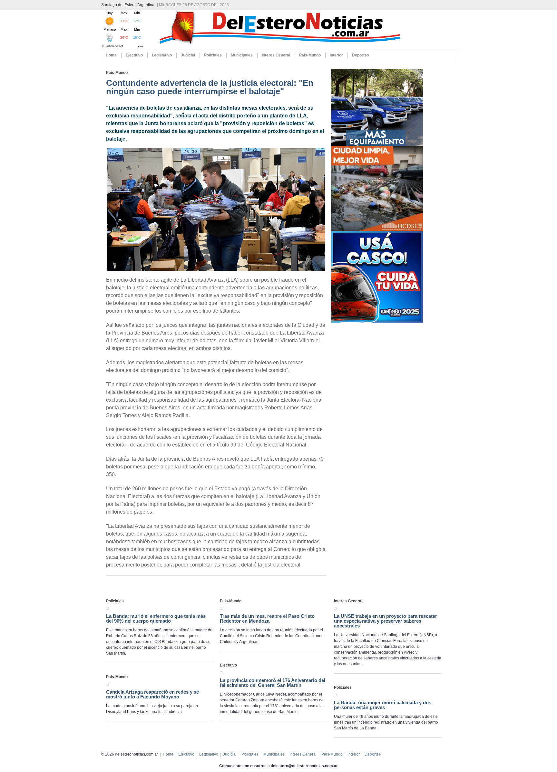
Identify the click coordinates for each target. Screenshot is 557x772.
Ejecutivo (134, 55)
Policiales (213, 55)
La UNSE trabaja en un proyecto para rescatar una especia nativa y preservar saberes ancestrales (385, 620)
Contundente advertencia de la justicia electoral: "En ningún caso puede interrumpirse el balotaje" (209, 87)
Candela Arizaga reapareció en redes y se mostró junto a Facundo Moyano (152, 694)
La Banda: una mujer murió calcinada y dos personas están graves (382, 705)
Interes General (276, 55)
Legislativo (162, 55)
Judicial (188, 55)
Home (111, 55)
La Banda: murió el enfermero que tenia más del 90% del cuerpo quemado (156, 618)
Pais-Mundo (310, 55)
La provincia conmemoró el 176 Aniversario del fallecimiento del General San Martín (272, 682)
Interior (336, 55)
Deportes (360, 55)
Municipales (242, 55)
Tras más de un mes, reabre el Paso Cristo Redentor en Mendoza (267, 618)
